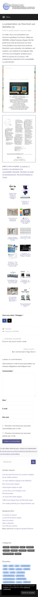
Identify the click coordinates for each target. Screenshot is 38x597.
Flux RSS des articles (9, 526)
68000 (11, 565)
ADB (5, 569)
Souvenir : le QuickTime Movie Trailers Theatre (25, 255)
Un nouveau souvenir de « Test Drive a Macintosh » (12, 299)
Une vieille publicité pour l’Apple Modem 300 (18, 503)
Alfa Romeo (21, 572)
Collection (14, 550)
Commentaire (8, 371)
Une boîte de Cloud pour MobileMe (13, 219)
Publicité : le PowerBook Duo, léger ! (25, 282)
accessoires (25, 565)
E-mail (5, 409)
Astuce (22, 547)
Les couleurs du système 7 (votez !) (25, 238)
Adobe (12, 569)
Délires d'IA (22, 550)
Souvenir (18, 553)
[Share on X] (9, 321)
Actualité (6, 547)
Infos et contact (7, 520)
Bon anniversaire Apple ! (11, 484)
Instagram (17, 529)
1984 (5, 565)
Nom (4, 400)
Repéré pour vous (8, 553)
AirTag (6, 572)
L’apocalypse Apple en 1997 (12, 487)
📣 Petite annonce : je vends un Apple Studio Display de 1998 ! (25, 220)
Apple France (9, 582)
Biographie (30, 547)
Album (12, 572)
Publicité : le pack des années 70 (25, 203)
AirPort (26, 569)
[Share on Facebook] (4, 321)
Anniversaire (15, 547)
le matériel (11, 56)
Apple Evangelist (9, 578)
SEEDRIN (16, 331)
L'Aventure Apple (25, 30)
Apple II (27, 582)
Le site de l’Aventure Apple (11, 518)
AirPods (19, 569)
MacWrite (15, 172)
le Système (21, 56)
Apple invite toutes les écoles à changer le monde (12, 196)
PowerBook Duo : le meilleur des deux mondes (12, 281)
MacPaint (23, 172)
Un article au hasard (9, 515)
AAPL (17, 565)
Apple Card (20, 575)
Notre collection (8, 523)
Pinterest (30, 529)
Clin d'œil (6, 550)
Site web (5, 417)
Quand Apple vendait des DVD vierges (12, 239)
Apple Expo (21, 578)
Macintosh (8, 331)
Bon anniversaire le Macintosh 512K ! (25, 305)
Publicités (8, 329)
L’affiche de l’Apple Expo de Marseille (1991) (17, 500)
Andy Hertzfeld (9, 575)
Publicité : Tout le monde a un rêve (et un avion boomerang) (13, 264)
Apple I (19, 582)
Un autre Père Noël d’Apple (12, 497)
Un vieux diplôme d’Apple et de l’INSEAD (16, 481)
